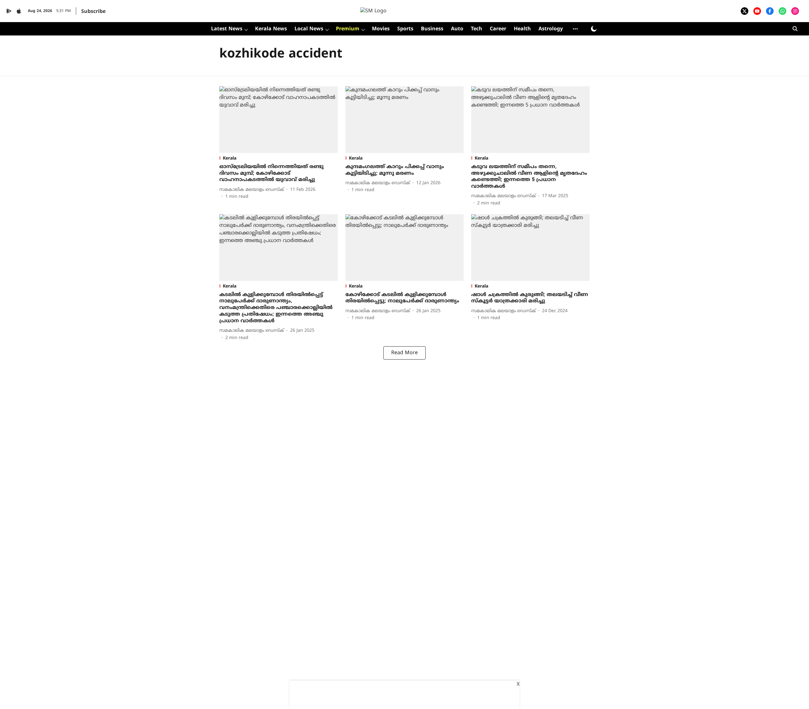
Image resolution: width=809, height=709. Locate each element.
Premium (347, 29)
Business (432, 29)
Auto (457, 29)
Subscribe (93, 12)
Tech (476, 29)
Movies (381, 29)
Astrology (550, 29)
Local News (309, 29)
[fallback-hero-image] (278, 119)
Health (522, 29)
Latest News (226, 29)
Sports (405, 29)
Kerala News (271, 29)
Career (498, 29)
